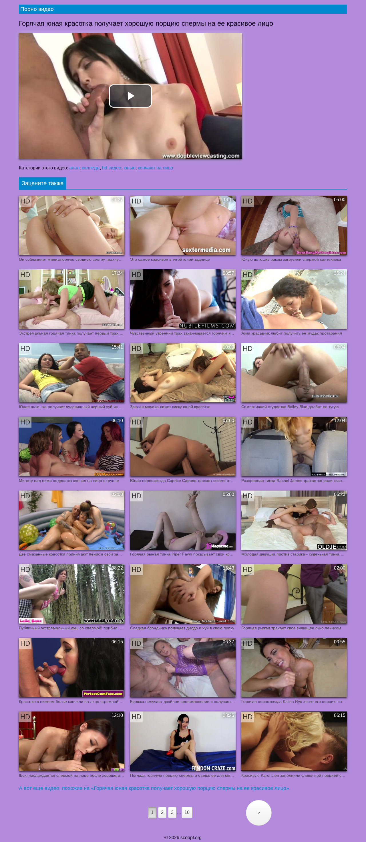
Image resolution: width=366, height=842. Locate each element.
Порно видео (37, 9)
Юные (130, 167)
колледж (91, 167)
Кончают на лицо (155, 167)
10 (187, 812)
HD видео (111, 167)
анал (74, 167)
